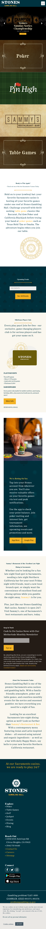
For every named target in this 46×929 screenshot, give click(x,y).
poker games (26, 221)
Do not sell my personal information (14, 917)
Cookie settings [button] (8, 924)
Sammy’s (25, 598)
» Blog (8, 827)
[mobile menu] (43, 3)
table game (21, 211)
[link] (23, 56)
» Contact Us (11, 849)
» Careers (9, 852)
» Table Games (12, 810)
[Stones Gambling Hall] (11, 3)
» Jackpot (9, 817)
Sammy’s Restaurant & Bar (25, 724)
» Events (9, 820)
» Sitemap (9, 856)
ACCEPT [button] (19, 924)
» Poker (8, 807)
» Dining (9, 823)
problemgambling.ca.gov (23, 902)
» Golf (8, 813)
